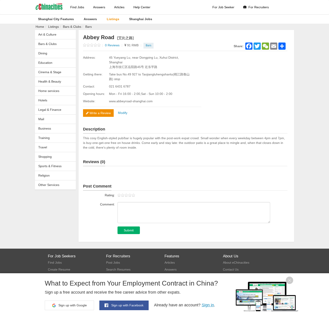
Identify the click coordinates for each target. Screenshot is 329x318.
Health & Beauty (49, 81)
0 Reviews (113, 45)
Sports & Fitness (50, 166)
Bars (88, 26)
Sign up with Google (72, 305)
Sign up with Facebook (126, 305)
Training (44, 138)
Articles (119, 7)
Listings (53, 26)
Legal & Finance (49, 109)
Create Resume (59, 269)
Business (44, 128)
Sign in (208, 305)
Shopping (45, 156)
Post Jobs (113, 262)
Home (40, 26)
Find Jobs (77, 7)
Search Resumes (118, 269)
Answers (99, 7)
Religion (44, 175)
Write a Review (100, 113)
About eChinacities (236, 262)
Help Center (141, 7)
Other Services (48, 185)
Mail (41, 119)
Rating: (110, 195)
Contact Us (231, 269)
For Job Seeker (223, 7)
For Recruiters (258, 7)
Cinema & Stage (49, 72)
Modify (122, 113)
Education (45, 62)
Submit (129, 230)
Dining (42, 53)
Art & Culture (47, 34)
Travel (42, 147)
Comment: (107, 204)
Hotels (42, 100)
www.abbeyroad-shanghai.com (131, 101)
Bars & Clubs (72, 26)
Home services (48, 91)
